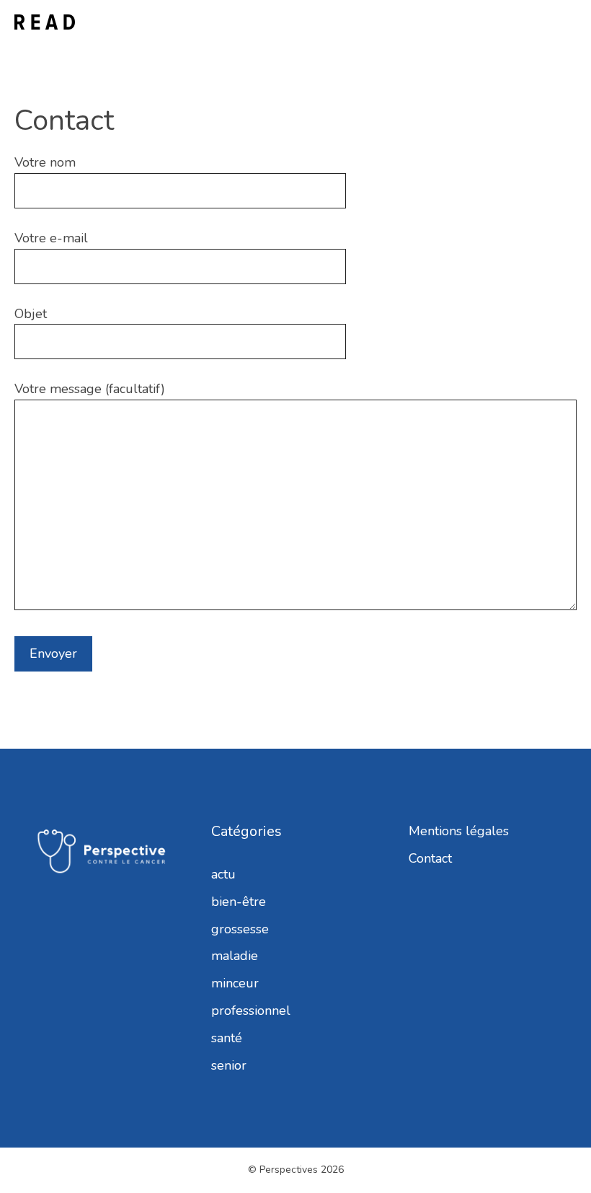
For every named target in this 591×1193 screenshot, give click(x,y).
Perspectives (288, 1169)
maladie (234, 955)
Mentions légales (459, 831)
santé (226, 1038)
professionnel (250, 1010)
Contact (430, 858)
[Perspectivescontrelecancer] (44, 22)
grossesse (240, 929)
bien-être (238, 901)
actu (223, 874)
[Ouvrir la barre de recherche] (523, 22)
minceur (235, 983)
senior (228, 1065)
